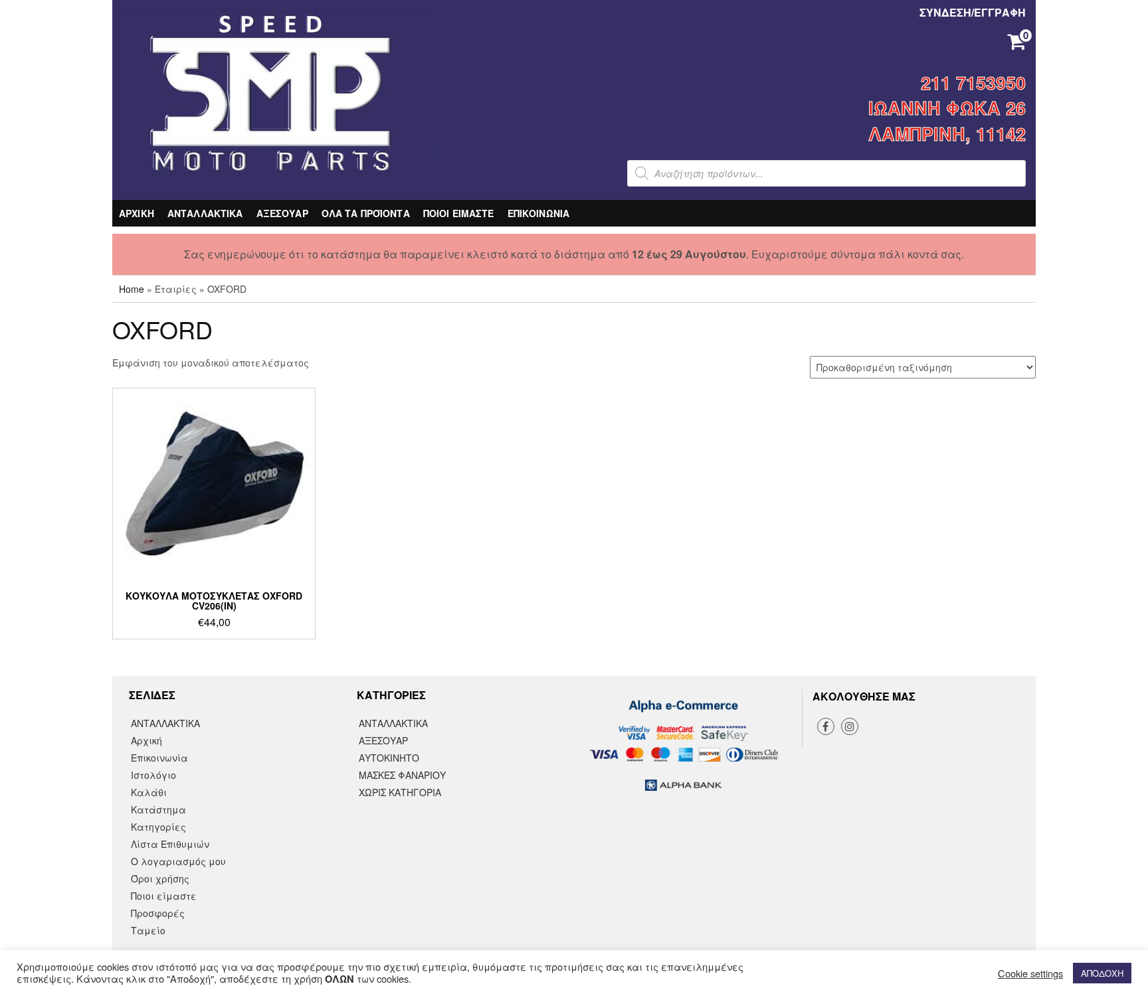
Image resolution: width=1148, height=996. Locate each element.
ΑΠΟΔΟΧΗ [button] (1102, 973)
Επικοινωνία (159, 757)
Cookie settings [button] (1030, 973)
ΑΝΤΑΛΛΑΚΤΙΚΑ (205, 213)
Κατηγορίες (158, 826)
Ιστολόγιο (153, 775)
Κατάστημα (158, 809)
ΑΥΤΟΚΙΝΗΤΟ (389, 757)
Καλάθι (149, 792)
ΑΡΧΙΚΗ (136, 213)
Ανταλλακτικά (393, 723)
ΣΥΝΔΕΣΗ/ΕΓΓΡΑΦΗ (972, 12)
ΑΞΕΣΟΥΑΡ (282, 213)
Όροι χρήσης (160, 878)
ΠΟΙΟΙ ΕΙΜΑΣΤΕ (458, 213)
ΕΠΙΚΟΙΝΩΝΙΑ (539, 213)
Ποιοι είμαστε (164, 895)
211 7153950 (973, 82)
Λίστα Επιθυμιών (170, 844)
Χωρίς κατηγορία (400, 792)
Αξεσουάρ (383, 740)
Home (131, 288)
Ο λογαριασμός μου (178, 861)
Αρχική (146, 740)
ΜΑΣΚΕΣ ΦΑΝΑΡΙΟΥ (402, 775)
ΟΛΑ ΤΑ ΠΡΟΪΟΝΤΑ (366, 213)
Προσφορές (158, 913)
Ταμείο (148, 930)
